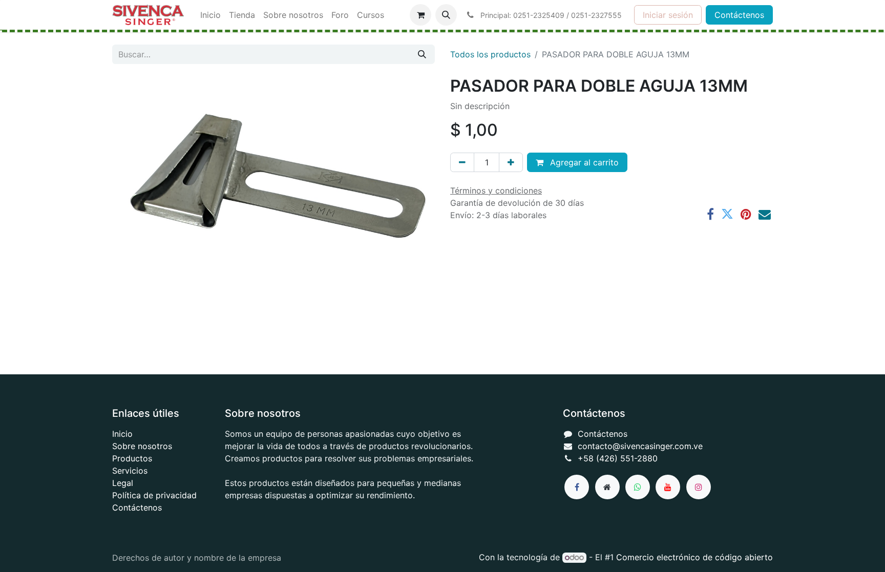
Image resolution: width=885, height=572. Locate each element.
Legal (122, 483)
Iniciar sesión (668, 15)
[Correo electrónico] (764, 214)
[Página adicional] (607, 487)
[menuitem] (210, 15)
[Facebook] (710, 214)
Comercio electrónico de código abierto (694, 557)
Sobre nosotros (142, 446)
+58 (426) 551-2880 (618, 458)
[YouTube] (668, 487)
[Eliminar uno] (462, 162)
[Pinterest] (746, 214)
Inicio (122, 434)
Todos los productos (490, 54)
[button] (446, 15)
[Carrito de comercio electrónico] (420, 15)
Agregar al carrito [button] (583, 162)
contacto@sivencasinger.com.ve (640, 446)
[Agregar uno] (511, 162)
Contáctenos (739, 15)
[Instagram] (698, 487)
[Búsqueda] (422, 54)
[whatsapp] (637, 487)
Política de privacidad (154, 495)
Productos (132, 458)
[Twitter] (727, 214)
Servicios (130, 470)
